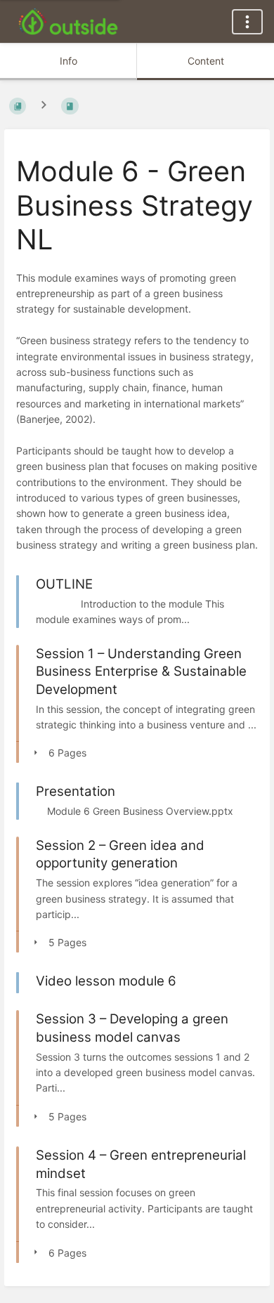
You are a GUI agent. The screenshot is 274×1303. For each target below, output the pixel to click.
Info (68, 61)
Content (206, 61)
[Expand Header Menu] (247, 21)
